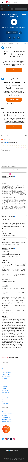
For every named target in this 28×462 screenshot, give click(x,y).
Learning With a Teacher (7, 421)
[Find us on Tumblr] (11, 439)
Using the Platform (6, 417)
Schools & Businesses (6, 399)
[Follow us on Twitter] (3, 439)
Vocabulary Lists (5, 370)
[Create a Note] (14, 37)
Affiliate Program (5, 403)
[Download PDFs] (18, 37)
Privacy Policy (8, 459)
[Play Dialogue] (2, 47)
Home (3, 365)
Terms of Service (16, 459)
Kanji (18, 43)
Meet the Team (5, 390)
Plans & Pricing (5, 394)
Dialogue (3, 43)
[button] (26, 2)
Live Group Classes (6, 374)
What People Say (5, 392)
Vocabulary (10, 43)
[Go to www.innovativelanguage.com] (14, 450)
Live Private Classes (6, 372)
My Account (4, 415)
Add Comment (14, 169)
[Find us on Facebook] (8, 439)
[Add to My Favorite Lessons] (9, 37)
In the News (4, 395)
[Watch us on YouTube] (6, 439)
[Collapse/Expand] (14, 136)
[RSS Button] (2, 139)
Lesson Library (3, 5)
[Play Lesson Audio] (14, 22)
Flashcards (4, 368)
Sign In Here (18, 73)
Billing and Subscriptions (7, 413)
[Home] (13, 3)
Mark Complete (12, 32)
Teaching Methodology (7, 419)
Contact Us (4, 423)
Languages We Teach (6, 397)
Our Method (4, 386)
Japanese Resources (6, 376)
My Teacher (4, 378)
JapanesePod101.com (17, 454)
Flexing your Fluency (11, 5)
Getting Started (5, 411)
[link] (2, 9)
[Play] (2, 79)
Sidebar (21, 9)
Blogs (3, 401)
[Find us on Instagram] (14, 439)
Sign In (6, 142)
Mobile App (4, 380)
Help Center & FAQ (6, 409)
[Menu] (2, 2)
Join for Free (14, 70)
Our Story (4, 388)
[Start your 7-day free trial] (6, 429)
